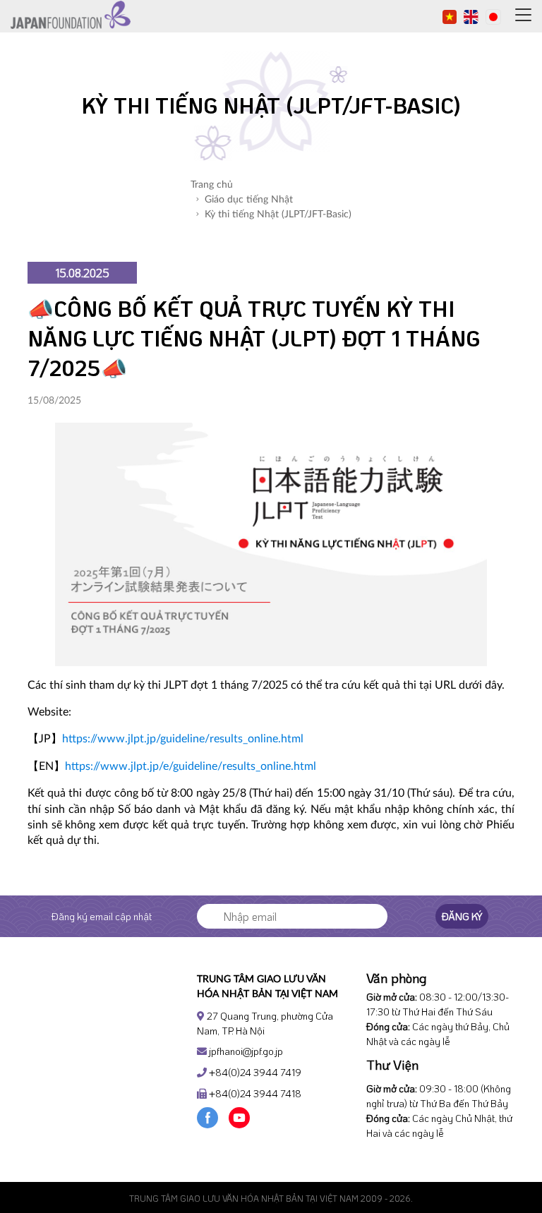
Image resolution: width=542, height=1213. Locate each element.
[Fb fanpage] (207, 1116)
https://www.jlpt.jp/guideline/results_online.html (182, 738)
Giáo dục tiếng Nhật (249, 200)
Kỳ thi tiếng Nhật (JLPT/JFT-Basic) (278, 214)
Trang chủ (212, 185)
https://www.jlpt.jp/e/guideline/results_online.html (190, 766)
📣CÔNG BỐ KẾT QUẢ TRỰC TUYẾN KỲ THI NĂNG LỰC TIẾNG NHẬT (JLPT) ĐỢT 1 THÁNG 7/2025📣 (254, 338)
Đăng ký (462, 916)
